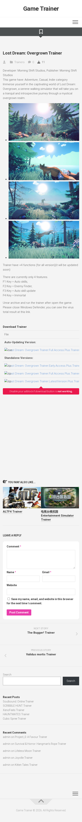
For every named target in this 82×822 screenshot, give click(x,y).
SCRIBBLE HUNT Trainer (17, 705)
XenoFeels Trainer (13, 710)
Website (12, 585)
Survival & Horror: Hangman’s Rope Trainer (40, 743)
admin (6, 736)
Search (7, 674)
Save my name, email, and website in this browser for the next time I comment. (40, 601)
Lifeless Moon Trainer (28, 750)
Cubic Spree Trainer (14, 718)
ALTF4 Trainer (12, 511)
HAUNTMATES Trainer (16, 714)
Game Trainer (41, 8)
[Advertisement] (41, 437)
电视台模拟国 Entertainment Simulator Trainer (57, 515)
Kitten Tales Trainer (26, 764)
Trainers (19, 62)
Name (11, 572)
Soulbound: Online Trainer (18, 701)
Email (46, 572)
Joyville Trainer (24, 757)
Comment (14, 546)
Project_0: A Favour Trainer (31, 736)
